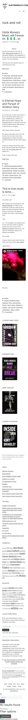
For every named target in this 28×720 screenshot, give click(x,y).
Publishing (23, 567)
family (7, 592)
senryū (13, 605)
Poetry (5, 567)
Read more (5, 68)
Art (8, 548)
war (3, 608)
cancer (10, 590)
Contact (9, 686)
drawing (4, 592)
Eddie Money (17, 80)
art (3, 588)
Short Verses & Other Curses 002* (12, 493)
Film (14, 684)
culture (14, 590)
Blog (15, 548)
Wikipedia (14, 48)
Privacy (14, 686)
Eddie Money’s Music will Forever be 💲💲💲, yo (13, 35)
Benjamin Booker (15, 300)
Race (3, 570)
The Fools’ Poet (6, 486)
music (8, 82)
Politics (11, 567)
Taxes (10, 573)
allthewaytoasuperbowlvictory (13, 166)
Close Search (5, 716)
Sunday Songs (16, 85)
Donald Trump (20, 590)
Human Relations (9, 556)
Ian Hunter (21, 170)
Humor (19, 556)
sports (7, 175)
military (14, 599)
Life (12, 559)
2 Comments (8, 92)
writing (17, 310)
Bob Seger (7, 75)
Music (6, 73)
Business (4, 551)
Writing (6, 298)
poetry (13, 305)
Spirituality (5, 573)
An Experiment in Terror (9, 481)
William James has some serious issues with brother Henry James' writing (12, 510)
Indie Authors (17, 303)
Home (5, 684)
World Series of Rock (12, 53)
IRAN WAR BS (6, 474)
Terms (19, 686)
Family (3, 553)
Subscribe (6, 630)
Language (4, 559)
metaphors (10, 599)
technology (22, 605)
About (22, 684)
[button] (20, 11)
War (17, 576)
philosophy (8, 564)
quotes (21, 603)
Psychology (17, 567)
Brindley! (4, 484)
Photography (15, 564)
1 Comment (7, 180)
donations (5, 303)
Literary (16, 559)
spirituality (17, 605)
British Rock (14, 168)
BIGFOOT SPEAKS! (7, 471)
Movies (13, 562)
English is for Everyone (9, 505)
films (10, 303)
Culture (15, 550)
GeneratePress (14, 691)
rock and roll (11, 307)
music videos (14, 82)
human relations (9, 594)
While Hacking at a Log (9, 521)
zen (19, 608)
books (4, 590)
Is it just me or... (7, 533)
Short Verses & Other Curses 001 (12, 496)
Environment (22, 551)
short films (19, 307)
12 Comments (8, 312)
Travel (3, 575)
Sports (6, 164)
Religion (6, 570)
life (8, 597)
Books (20, 548)
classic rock (17, 78)
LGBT (9, 559)
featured (10, 592)
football (15, 170)
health (4, 594)
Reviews (11, 570)
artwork (6, 588)
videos (12, 310)
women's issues (7, 608)
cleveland (21, 168)
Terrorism (22, 573)
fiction (14, 592)
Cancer (9, 551)
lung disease (20, 596)
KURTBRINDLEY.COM (18, 5)
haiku (20, 592)
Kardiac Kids (15, 149)
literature (12, 597)
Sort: (1, 709)
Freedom (11, 553)
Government (16, 553)
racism (3, 605)
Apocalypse (4, 548)
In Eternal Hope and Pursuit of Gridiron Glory (11, 104)
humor (15, 594)
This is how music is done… (13, 190)
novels (10, 601)
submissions (6, 310)
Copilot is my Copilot (8, 479)
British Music (6, 168)
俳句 (3, 578)
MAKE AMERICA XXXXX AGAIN (11, 476)
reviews (8, 605)
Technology (16, 573)
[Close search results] (2, 701)
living (16, 596)
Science (17, 570)
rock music (8, 85)
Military (8, 562)
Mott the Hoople (7, 173)
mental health (5, 599)
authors (6, 300)
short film (17, 652)
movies (4, 305)
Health (22, 553)
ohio (18, 173)
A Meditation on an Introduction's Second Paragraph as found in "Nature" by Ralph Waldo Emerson (12, 516)
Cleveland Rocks (7, 80)
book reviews (18, 588)
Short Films (21, 570)
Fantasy (6, 553)
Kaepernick (5, 528)
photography (6, 603)
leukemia (4, 596)
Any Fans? (5, 530)
